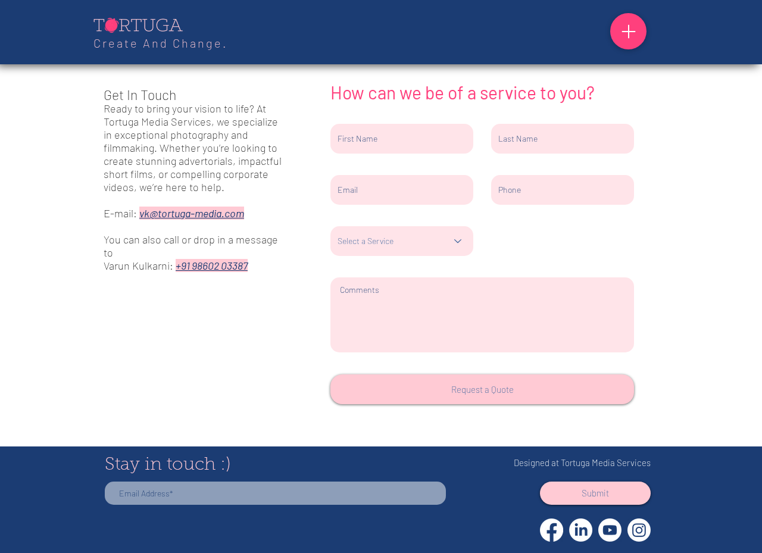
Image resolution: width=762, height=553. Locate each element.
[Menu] (628, 31)
